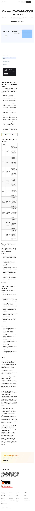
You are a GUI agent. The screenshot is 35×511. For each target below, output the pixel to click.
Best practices (5, 64)
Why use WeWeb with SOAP (6, 61)
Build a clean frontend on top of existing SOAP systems (8, 58)
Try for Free (6, 460)
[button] (19, 2)
